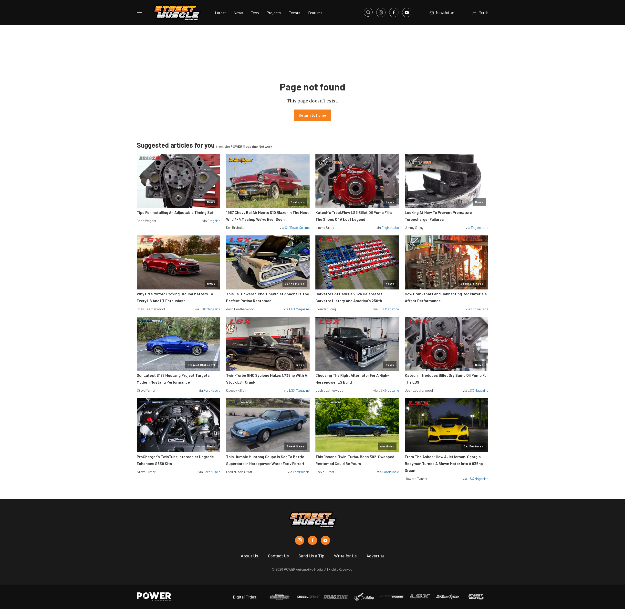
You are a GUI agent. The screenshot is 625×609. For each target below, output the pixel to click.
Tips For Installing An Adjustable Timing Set (175, 212)
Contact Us (278, 555)
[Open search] (368, 12)
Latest (220, 12)
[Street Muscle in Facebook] (312, 540)
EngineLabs (390, 227)
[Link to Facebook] (393, 12)
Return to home (312, 115)
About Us (249, 555)
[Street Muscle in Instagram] (299, 540)
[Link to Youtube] (406, 12)
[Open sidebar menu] (140, 12)
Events (294, 12)
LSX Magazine (210, 309)
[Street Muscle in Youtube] (325, 540)
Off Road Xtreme (297, 227)
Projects (274, 12)
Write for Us (345, 555)
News (238, 12)
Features (315, 12)
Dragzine (214, 221)
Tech (255, 12)
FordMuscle (212, 390)
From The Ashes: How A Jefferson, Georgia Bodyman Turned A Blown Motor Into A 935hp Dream (444, 463)
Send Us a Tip (311, 555)
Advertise (375, 555)
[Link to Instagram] (380, 12)
